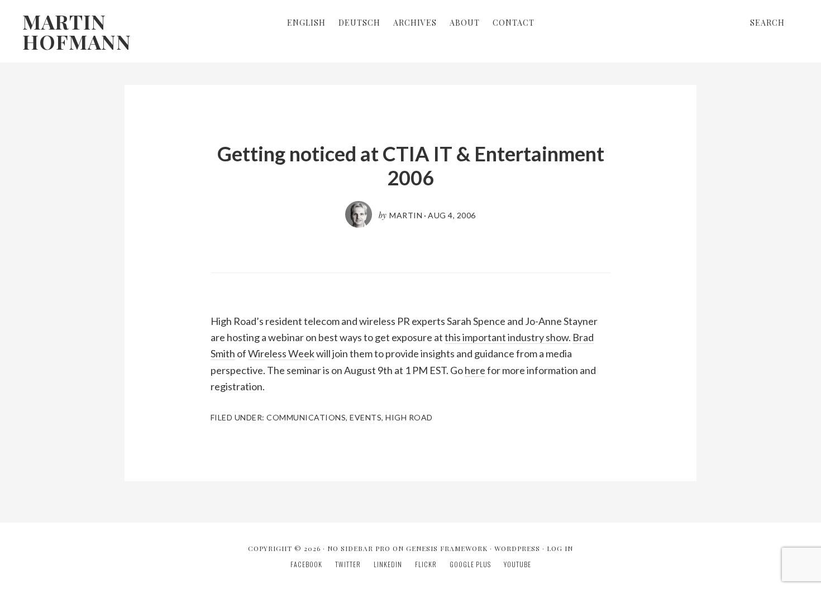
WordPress (517, 548)
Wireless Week (281, 353)
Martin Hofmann (76, 31)
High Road (409, 417)
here (475, 370)
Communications (306, 417)
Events (365, 417)
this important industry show (507, 337)
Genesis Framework (447, 548)
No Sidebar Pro (358, 548)
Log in (560, 548)
